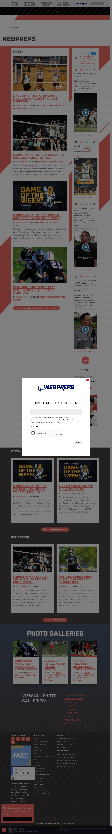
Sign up (78, 443)
